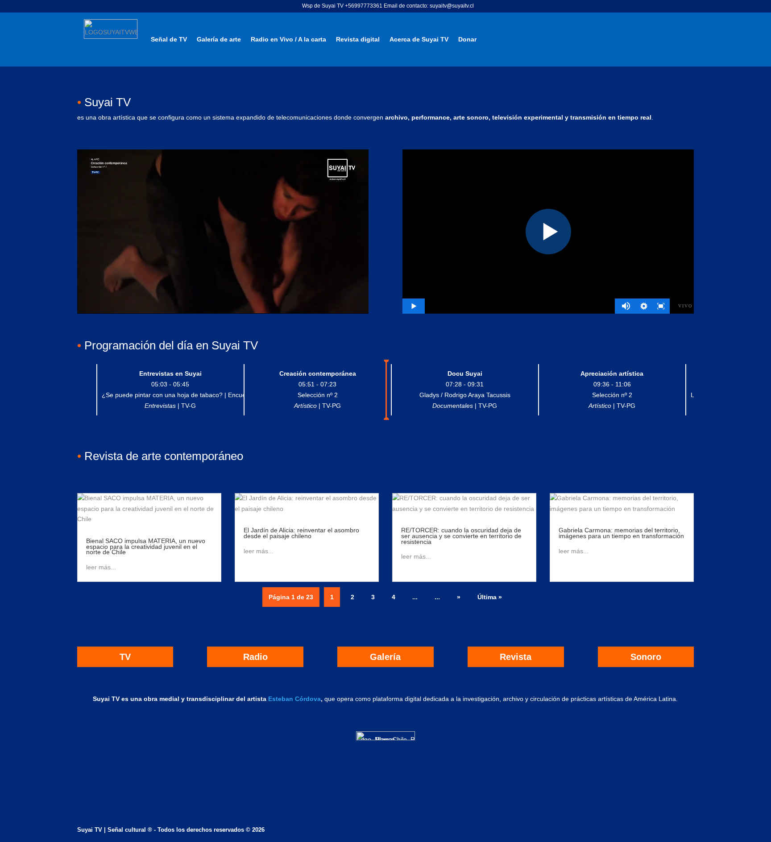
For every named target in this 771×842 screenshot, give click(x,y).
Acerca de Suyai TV (419, 39)
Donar (467, 39)
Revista (515, 657)
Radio (255, 657)
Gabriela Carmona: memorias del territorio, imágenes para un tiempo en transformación (621, 533)
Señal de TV (169, 39)
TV (125, 657)
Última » (489, 597)
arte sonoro (471, 117)
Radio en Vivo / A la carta (288, 39)
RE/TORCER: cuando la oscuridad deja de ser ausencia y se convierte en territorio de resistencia (461, 536)
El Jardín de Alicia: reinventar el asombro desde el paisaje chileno (301, 533)
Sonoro (645, 657)
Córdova (307, 698)
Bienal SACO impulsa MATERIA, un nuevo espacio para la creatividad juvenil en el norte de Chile (145, 546)
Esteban (280, 698)
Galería (385, 657)
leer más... (101, 567)
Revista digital (358, 39)
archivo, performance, (418, 117)
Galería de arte (219, 39)
